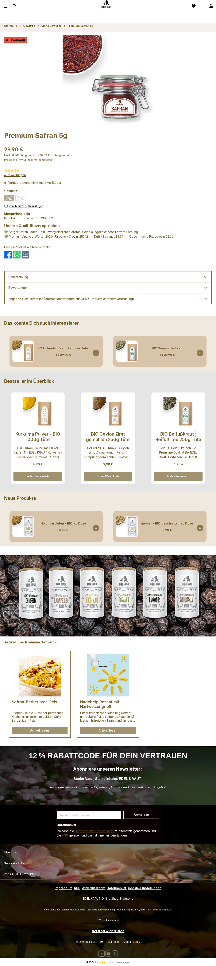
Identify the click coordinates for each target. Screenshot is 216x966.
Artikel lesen (39, 730)
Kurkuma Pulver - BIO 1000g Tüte (37, 436)
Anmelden (141, 814)
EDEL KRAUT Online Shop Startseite (108, 898)
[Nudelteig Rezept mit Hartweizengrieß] (108, 675)
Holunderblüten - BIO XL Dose (63, 523)
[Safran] (108, 80)
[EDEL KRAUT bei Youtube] (108, 953)
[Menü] (5, 6)
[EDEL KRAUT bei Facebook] (115, 953)
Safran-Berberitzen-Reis (34, 702)
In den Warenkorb (96, 353)
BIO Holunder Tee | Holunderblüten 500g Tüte (63, 348)
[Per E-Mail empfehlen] (25, 254)
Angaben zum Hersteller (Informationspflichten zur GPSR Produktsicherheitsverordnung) (71, 299)
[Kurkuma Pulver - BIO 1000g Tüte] (38, 412)
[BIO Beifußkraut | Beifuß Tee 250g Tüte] (178, 412)
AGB (65, 835)
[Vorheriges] (7, 351)
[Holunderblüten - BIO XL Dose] (23, 526)
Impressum (63, 888)
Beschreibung (18, 277)
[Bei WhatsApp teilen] (17, 254)
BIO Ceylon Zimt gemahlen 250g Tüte (108, 436)
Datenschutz (117, 888)
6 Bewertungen (15, 175)
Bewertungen (18, 287)
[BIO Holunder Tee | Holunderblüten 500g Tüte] (23, 351)
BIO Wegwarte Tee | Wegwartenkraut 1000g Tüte (167, 348)
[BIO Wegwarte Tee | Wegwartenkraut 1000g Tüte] (127, 351)
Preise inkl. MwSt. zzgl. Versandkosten (28, 159)
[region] (108, 80)
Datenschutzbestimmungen (94, 831)
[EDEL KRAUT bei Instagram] (101, 953)
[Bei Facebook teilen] (8, 254)
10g (22, 198)
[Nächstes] (208, 351)
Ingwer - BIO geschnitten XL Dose (167, 523)
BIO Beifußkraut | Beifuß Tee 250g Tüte (178, 436)
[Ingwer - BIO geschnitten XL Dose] (127, 526)
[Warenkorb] (201, 6)
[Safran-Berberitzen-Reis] (39, 675)
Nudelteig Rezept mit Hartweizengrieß (99, 704)
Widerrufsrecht (93, 888)
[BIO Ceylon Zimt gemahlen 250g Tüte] (108, 412)
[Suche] (14, 6)
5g (10, 198)
